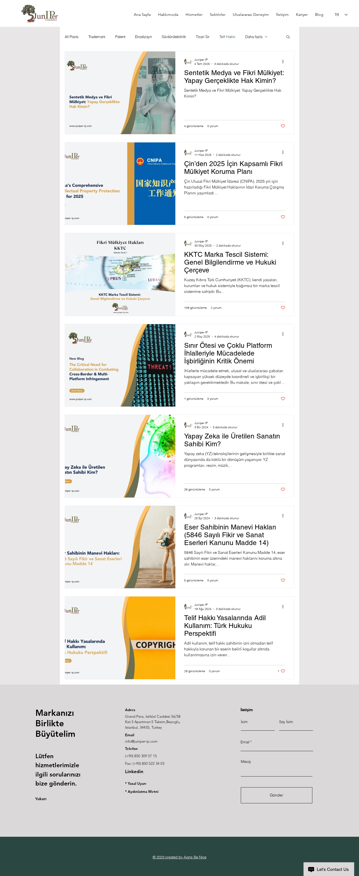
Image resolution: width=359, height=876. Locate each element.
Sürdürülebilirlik (174, 36)
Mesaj (246, 761)
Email (245, 742)
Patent (120, 36)
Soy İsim (286, 722)
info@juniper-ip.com (141, 741)
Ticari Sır (203, 36)
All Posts (72, 36)
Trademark (97, 36)
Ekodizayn (143, 36)
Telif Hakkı (227, 36)
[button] (288, 37)
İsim (244, 722)
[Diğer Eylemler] (284, 61)
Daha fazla (253, 36)
